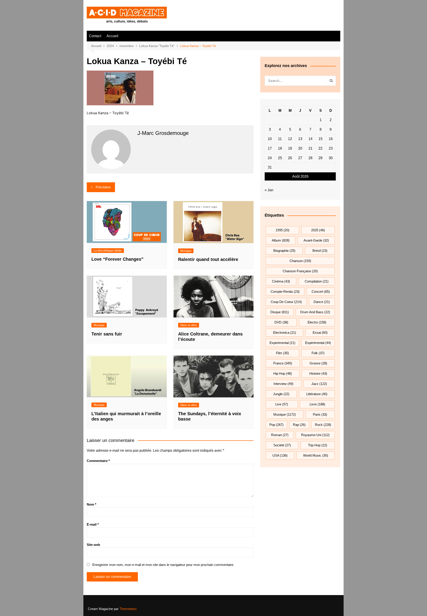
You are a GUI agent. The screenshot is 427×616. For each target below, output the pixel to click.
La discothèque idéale (108, 250)
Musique (185, 250)
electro (317, 322)
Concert (321, 291)
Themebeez (128, 609)
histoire (318, 373)
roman (279, 435)
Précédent (103, 187)
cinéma (281, 281)
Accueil (112, 36)
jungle (281, 394)
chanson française (300, 271)
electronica (284, 332)
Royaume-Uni (315, 435)
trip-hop (317, 445)
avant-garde (316, 240)
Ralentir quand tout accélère (208, 259)
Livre (317, 404)
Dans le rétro (188, 325)
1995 (282, 230)
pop (276, 425)
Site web (93, 545)
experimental (282, 343)
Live (281, 404)
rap (299, 425)
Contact (95, 36)
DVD (281, 322)
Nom (91, 504)
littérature (316, 394)
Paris (320, 414)
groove (318, 363)
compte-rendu (285, 291)
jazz (319, 384)
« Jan (269, 190)
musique (284, 414)
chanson (300, 261)
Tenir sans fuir (106, 333)
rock (323, 425)
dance (322, 302)
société (282, 445)
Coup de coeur (286, 302)
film (282, 353)
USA (280, 455)
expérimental (318, 343)
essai (320, 332)
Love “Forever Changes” (117, 259)
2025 (318, 230)
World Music (315, 455)
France (282, 363)
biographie (284, 250)
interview (283, 384)
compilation (316, 281)
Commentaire (98, 461)
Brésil (319, 250)
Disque (279, 312)
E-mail (93, 524)
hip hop (282, 373)
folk (318, 353)
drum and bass (315, 312)
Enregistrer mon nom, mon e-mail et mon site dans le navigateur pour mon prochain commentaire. (163, 565)
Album (281, 240)
